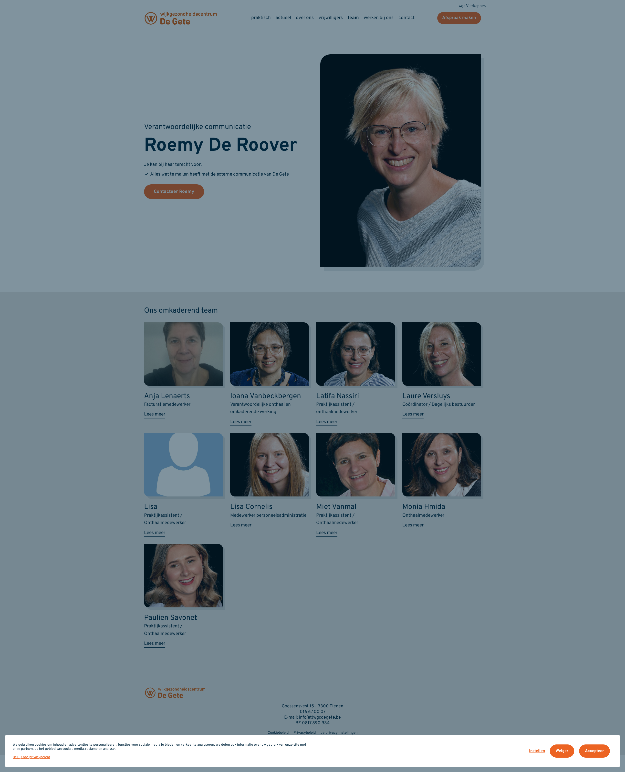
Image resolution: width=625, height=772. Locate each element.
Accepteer (594, 751)
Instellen (537, 751)
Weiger (562, 751)
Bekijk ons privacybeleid (31, 757)
